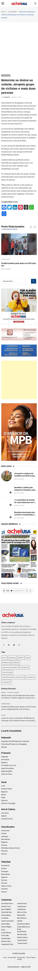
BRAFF (20, 658)
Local (3, 715)
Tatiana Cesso (22, 943)
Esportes (4, 800)
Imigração (6, 737)
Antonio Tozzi (6, 906)
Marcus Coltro (22, 912)
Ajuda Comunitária (7, 768)
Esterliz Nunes (6, 932)
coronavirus (30, 677)
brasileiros (5, 663)
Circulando (4, 918)
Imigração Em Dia (7, 944)
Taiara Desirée (22, 940)
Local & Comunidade (11, 731)
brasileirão (15, 663)
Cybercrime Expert (7, 921)
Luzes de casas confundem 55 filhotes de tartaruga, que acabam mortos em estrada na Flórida (18, 720)
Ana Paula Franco (7, 903)
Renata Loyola (22, 934)
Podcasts (6, 753)
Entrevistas (5, 759)
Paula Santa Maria (23, 924)
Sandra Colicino (22, 937)
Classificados (8, 827)
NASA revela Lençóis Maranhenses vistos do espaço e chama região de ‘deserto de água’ (18, 698)
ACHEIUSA (6, 97)
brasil (27, 658)
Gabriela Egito (6, 938)
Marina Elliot (21, 915)
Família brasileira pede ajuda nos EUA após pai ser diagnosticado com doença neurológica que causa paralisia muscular (18, 709)
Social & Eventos (7, 819)
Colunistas (6, 899)
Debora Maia (5, 924)
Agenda (3, 816)
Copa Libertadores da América (13, 677)
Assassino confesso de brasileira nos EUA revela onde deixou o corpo (24, 476)
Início (5, 957)
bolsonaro (12, 658)
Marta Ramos (21, 918)
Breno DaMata (6, 909)
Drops (3, 930)
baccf (4, 658)
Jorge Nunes (21, 909)
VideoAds (6, 862)
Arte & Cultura (8, 809)
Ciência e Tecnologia (8, 803)
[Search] (35, 3)
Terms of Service (31, 957)
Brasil (3, 692)
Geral (3, 782)
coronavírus (6, 682)
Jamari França (22, 903)
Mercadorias (5, 839)
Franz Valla (5, 935)
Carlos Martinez (6, 912)
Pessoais (4, 851)
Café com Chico (6, 774)
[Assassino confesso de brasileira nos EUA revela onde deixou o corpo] (6, 476)
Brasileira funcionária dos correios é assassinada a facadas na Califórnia (24, 514)
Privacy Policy (21, 957)
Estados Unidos (13, 692)
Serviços (4, 845)
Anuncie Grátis (12, 957)
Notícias (4, 747)
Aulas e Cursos (6, 886)
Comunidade (12, 12)
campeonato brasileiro (10, 667)
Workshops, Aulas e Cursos (10, 848)
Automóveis (5, 830)
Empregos (4, 836)
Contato (19, 959)
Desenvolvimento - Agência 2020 (19, 967)
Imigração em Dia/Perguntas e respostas (15, 741)
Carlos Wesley (6, 915)
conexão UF (24, 667)
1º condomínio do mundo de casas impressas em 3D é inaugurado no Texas (25, 502)
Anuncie (4, 854)
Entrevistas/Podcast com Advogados (14, 744)
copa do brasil (7, 672)
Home (3, 12)
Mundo (3, 794)
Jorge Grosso (21, 906)
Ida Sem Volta (6, 941)
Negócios (4, 762)
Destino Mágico (6, 927)
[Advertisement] (19, 42)
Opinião (19, 921)
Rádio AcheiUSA (6, 771)
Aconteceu (5, 813)
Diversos (4, 883)
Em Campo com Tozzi (8, 765)
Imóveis (4, 833)
